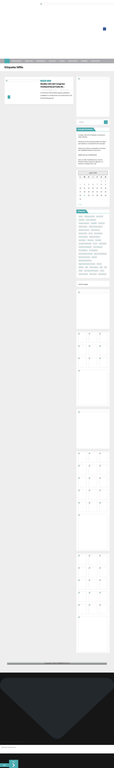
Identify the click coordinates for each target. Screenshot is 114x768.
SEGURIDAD (41, 61)
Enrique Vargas (83, 237)
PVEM (80, 270)
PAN (86, 267)
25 (84, 195)
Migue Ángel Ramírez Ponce (87, 264)
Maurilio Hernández (84, 257)
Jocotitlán (98, 240)
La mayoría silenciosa (85, 243)
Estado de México (95, 237)
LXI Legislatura (83, 250)
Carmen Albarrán (91, 220)
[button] (109, 61)
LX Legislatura (93, 250)
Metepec (94, 257)
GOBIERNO (43, 80)
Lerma (95, 243)
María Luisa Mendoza (100, 253)
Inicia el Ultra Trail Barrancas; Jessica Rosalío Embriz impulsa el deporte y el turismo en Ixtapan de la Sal (90, 161)
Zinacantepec (102, 274)
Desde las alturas (84, 230)
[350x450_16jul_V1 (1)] (93, 96)
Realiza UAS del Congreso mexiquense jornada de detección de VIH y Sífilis (52, 87)
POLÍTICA (52, 61)
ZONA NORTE (16, 61)
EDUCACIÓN (73, 61)
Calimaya (81, 220)
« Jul (79, 204)
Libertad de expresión (85, 247)
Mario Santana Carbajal (85, 253)
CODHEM (94, 223)
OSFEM (81, 267)
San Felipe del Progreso (91, 270)
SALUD (62, 61)
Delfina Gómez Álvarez (95, 226)
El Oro (90, 233)
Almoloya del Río (89, 216)
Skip (4, 765)
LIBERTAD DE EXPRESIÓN (87, 155)
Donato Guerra (95, 230)
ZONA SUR (29, 61)
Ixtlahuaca (90, 240)
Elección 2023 (83, 233)
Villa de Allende (83, 274)
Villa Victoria (93, 274)
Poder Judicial (94, 267)
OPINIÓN (84, 61)
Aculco (81, 216)
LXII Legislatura (97, 247)
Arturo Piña (99, 216)
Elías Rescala (98, 233)
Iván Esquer (82, 240)
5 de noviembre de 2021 (50, 90)
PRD (101, 267)
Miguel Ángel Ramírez (85, 260)
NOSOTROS (95, 61)
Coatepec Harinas (84, 223)
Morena (99, 264)
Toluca (102, 270)
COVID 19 (101, 223)
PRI (105, 267)
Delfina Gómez (83, 226)
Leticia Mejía (102, 243)
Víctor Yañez (64, 90)
